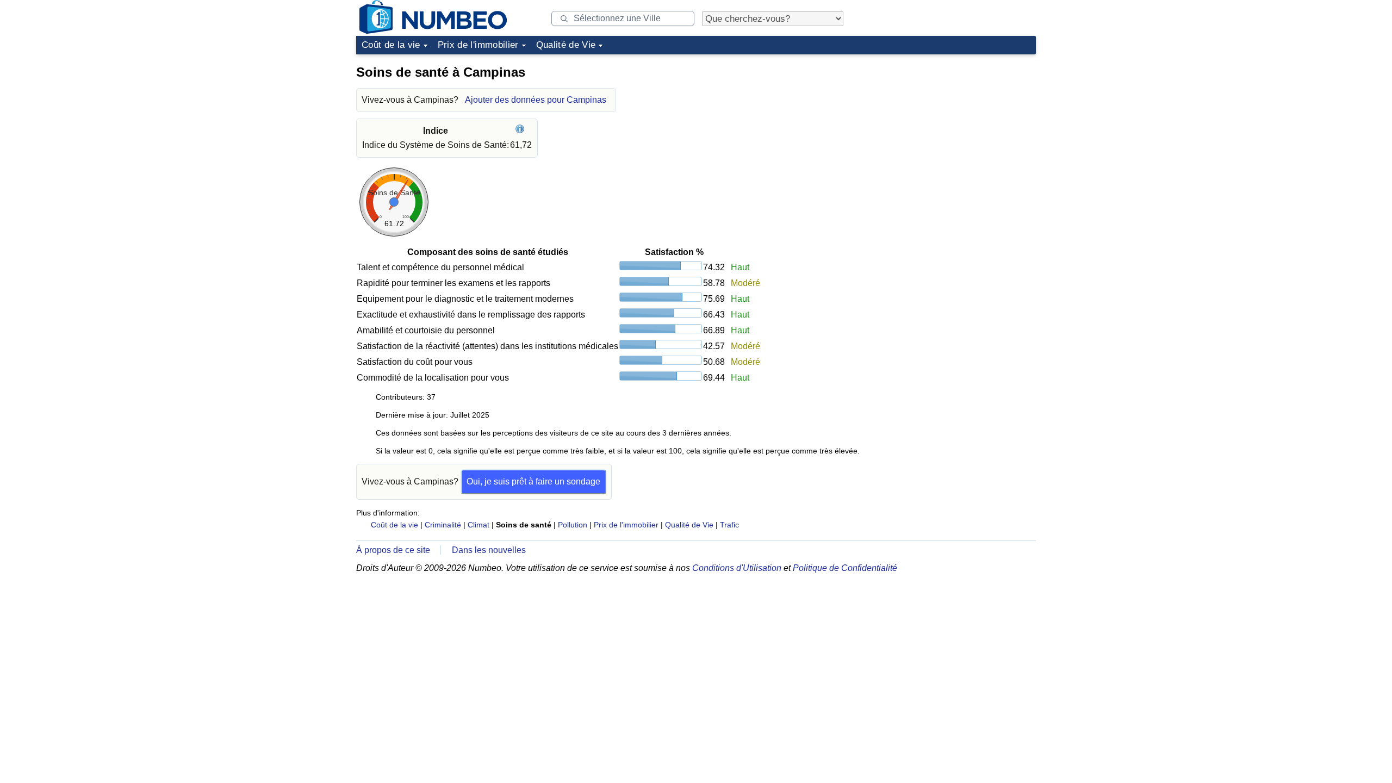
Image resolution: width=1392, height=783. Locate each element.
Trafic (729, 524)
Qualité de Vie (566, 45)
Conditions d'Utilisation (736, 568)
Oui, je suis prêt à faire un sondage (533, 481)
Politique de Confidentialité (845, 568)
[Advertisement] (954, 127)
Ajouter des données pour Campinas (535, 99)
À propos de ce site (393, 550)
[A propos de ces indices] (521, 130)
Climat (478, 524)
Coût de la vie (391, 45)
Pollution (572, 524)
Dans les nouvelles (489, 550)
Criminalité (443, 524)
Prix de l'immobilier (478, 45)
